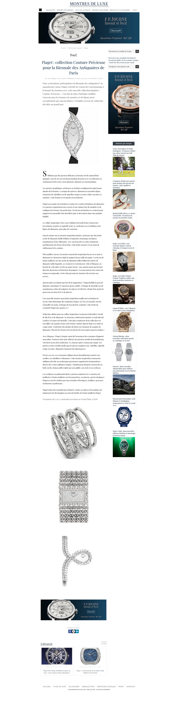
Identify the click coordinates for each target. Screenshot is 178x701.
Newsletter (88, 687)
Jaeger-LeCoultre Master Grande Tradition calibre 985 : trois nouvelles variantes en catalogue (124, 279)
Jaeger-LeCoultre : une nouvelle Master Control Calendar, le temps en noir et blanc (123, 246)
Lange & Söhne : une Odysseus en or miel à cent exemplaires (124, 309)
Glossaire (74, 687)
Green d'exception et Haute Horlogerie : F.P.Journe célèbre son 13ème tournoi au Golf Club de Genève (124, 152)
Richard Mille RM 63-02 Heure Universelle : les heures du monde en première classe (124, 215)
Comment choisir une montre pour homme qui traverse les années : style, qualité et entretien (124, 184)
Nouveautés (50, 10)
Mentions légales (106, 687)
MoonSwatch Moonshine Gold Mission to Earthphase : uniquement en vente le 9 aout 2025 (124, 402)
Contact (130, 687)
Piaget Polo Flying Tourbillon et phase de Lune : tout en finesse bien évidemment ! (56, 671)
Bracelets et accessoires (120, 10)
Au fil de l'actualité (83, 10)
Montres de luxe (89, 3)
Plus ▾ (135, 10)
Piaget (86, 48)
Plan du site (60, 687)
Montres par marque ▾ (65, 10)
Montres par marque (75, 48)
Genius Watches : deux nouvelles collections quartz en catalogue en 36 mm (123, 338)
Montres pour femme (100, 10)
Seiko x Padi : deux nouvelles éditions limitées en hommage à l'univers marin (124, 433)
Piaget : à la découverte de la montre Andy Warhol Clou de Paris (90, 671)
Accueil (63, 48)
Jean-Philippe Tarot (53, 78)
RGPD (121, 687)
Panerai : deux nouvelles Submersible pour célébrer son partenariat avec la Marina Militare (124, 369)
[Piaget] (74, 54)
